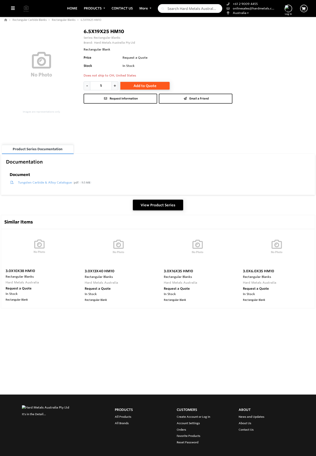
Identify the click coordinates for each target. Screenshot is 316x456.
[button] (94, 8)
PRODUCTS (124, 410)
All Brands (122, 423)
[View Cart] (304, 8)
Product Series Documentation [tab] (38, 149)
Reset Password (187, 442)
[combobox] (190, 8)
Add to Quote (144, 86)
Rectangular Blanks (107, 37)
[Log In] (288, 8)
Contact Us (246, 429)
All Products (123, 416)
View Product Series (158, 205)
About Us (245, 423)
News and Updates (251, 416)
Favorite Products (188, 436)
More (144, 8)
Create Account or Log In (193, 416)
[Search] (162, 8)
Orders (181, 429)
